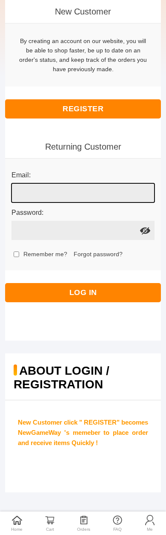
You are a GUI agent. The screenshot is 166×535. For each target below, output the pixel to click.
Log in (83, 292)
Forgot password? (98, 254)
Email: (21, 175)
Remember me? (45, 254)
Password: (27, 212)
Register (83, 108)
